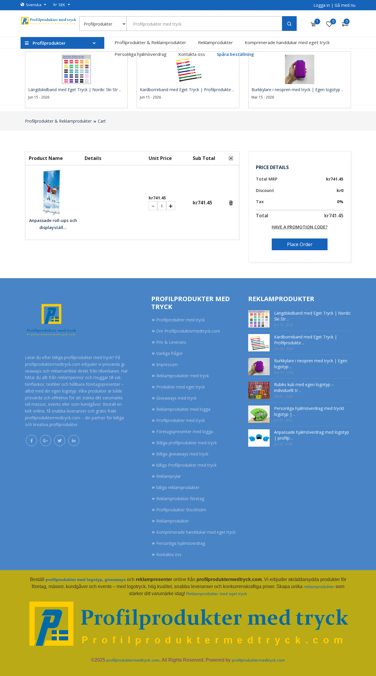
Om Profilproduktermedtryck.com (188, 331)
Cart (102, 121)
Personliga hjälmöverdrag (141, 54)
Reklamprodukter (215, 42)
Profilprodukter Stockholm (181, 510)
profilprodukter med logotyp (74, 579)
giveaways (115, 579)
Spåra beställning (235, 54)
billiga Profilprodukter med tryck (186, 465)
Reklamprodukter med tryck (182, 375)
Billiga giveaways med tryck (182, 454)
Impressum (167, 364)
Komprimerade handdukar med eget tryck (287, 42)
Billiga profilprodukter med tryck (186, 442)
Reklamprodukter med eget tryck (216, 593)
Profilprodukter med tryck (180, 320)
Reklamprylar (168, 476)
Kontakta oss (191, 54)
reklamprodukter (319, 586)
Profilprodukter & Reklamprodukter (150, 42)
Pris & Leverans (171, 342)
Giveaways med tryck (176, 398)
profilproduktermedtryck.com (133, 660)
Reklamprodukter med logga (183, 409)
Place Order (300, 244)
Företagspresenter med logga (184, 431)
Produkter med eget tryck (180, 387)
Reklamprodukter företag (180, 498)
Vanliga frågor (169, 353)
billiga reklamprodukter (177, 487)
